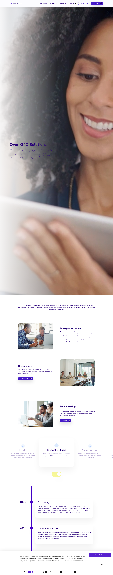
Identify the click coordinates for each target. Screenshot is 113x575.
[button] (54, 474)
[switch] (45, 572)
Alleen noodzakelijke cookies (100, 565)
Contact (96, 3)
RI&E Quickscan (84, 3)
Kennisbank (63, 4)
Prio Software (43, 4)
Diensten (52, 4)
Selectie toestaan (100, 560)
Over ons (71, 4)
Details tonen (82, 572)
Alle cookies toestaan (100, 554)
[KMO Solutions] (16, 4)
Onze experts (24, 378)
